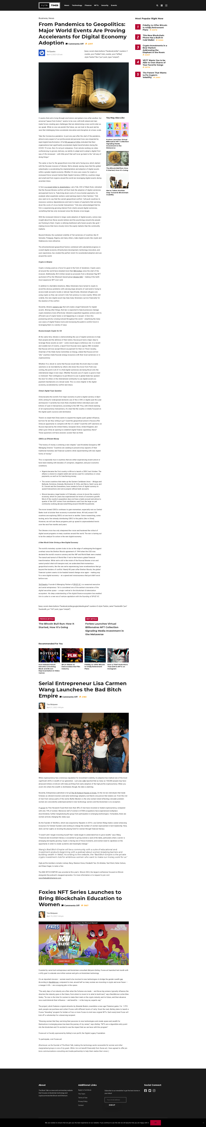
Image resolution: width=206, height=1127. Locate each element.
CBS (84, 781)
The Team (81, 1094)
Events (114, 5)
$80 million (77, 271)
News (66, 5)
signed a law (57, 307)
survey (42, 808)
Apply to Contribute (84, 1090)
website (85, 854)
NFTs (96, 5)
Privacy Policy (82, 1101)
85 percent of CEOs (72, 142)
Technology (77, 5)
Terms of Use (82, 1098)
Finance (88, 5)
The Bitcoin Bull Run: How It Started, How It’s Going (56, 625)
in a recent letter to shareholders (57, 187)
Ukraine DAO (78, 277)
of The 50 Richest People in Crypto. (83, 793)
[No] (203, 1123)
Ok (155, 1123)
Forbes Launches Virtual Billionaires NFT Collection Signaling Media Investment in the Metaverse (104, 629)
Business (43, 18)
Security (104, 5)
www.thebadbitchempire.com (50, 878)
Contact (81, 1105)
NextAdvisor (54, 982)
